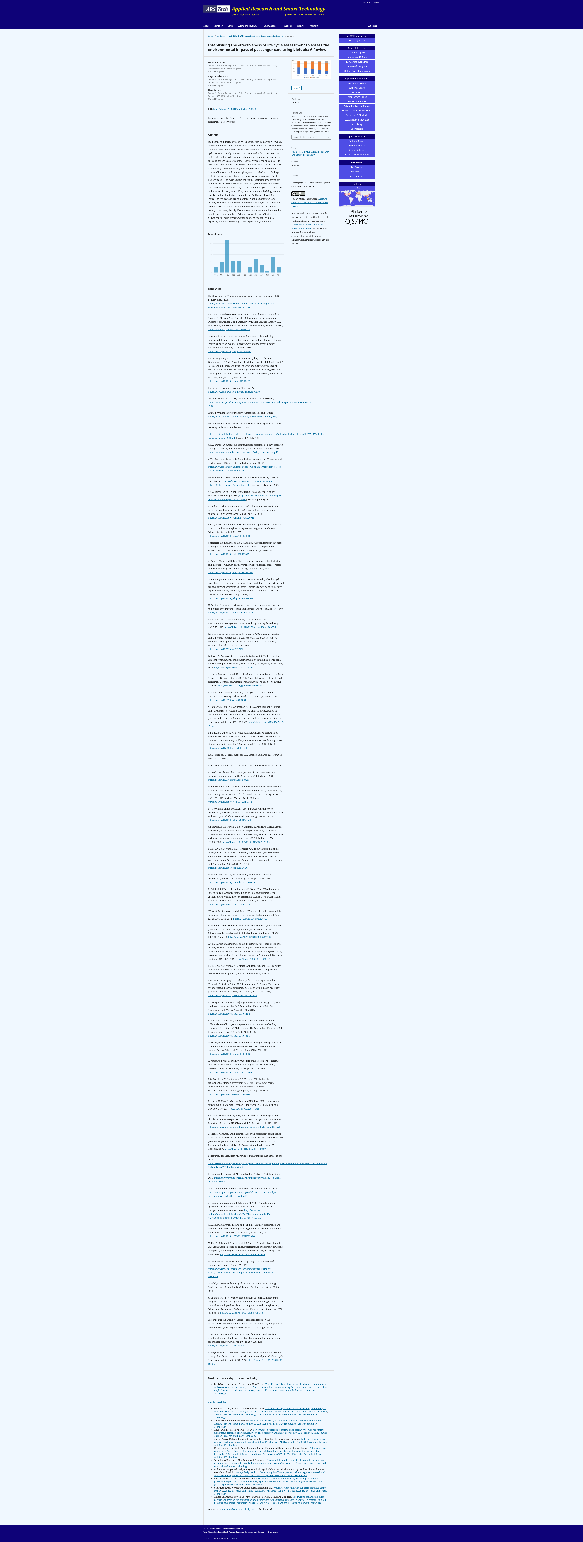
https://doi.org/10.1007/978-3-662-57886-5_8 (230, 801)
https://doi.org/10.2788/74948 (244, 1108)
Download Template (357, 66)
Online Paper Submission (357, 70)
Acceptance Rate (357, 145)
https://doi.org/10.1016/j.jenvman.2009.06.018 (241, 685)
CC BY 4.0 (233, 1538)
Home (206, 25)
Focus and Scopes (357, 83)
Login (230, 25)
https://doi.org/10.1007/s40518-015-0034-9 (229, 1094)
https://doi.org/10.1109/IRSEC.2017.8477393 (250, 937)
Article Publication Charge (357, 106)
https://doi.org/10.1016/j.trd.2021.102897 (245, 1148)
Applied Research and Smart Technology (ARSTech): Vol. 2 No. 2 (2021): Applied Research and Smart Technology (269, 1474)
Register (218, 25)
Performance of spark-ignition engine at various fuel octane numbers (285, 1420)
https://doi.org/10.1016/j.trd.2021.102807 (228, 554)
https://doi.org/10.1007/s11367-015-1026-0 (235, 667)
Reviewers (357, 92)
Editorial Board (357, 87)
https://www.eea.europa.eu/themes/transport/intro (234, 391)
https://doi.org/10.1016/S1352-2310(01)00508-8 (231, 1236)
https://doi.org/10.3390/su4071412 (253, 959)
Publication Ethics (357, 101)
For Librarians (356, 176)
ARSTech (206, 1538)
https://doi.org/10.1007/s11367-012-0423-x (229, 1013)
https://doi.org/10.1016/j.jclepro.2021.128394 (230, 598)
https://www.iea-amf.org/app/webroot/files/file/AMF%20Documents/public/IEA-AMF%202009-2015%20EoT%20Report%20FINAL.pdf (239, 1214)
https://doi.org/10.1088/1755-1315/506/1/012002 (246, 842)
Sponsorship (357, 128)
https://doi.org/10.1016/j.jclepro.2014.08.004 (230, 819)
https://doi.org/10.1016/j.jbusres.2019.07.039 (230, 612)
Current (287, 25)
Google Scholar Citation (357, 154)
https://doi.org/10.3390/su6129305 (250, 918)
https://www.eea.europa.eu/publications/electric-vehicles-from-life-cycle (244, 1126)
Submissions (270, 25)
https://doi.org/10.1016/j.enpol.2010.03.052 (229, 1054)
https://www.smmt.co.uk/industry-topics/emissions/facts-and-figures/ (242, 416)
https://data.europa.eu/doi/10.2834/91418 (229, 329)
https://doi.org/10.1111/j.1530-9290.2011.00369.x (232, 995)
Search (373, 25)
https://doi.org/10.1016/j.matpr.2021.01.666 (230, 1072)
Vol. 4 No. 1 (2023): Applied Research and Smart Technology (256, 35)
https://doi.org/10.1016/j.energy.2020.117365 (230, 572)
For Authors (356, 171)
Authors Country (357, 141)
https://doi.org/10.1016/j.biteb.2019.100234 (229, 381)
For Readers (356, 167)
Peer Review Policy (357, 96)
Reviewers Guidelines (357, 61)
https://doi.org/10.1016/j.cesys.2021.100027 (229, 351)
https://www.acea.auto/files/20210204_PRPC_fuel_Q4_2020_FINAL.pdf (243, 452)
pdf (297, 88)
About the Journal (247, 25)
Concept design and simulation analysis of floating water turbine (268, 1472)
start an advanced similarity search (240, 1509)
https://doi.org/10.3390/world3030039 (227, 700)
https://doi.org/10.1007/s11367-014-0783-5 (229, 1035)
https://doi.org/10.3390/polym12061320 (227, 747)
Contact (314, 25)
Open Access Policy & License (357, 110)
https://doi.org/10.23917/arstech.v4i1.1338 (234, 108)
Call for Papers (357, 52)
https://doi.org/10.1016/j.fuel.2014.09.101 (228, 1345)
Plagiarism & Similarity (357, 115)
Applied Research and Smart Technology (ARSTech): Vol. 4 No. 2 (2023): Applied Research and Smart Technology (270, 1501)
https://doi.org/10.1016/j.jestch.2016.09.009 (241, 1312)
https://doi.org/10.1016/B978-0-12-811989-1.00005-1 (250, 627)
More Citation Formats (304, 137)
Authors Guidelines (357, 57)
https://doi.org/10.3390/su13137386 (225, 649)
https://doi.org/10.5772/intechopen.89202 (229, 779)
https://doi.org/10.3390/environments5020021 (231, 517)
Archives (301, 25)
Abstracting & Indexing (357, 119)
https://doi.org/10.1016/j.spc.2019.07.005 (228, 867)
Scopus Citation (357, 150)
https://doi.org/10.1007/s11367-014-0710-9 (229, 904)
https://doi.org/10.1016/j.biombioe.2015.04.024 (231, 882)
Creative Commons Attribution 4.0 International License (310, 202)
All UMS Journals (357, 40)
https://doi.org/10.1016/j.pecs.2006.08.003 (229, 535)
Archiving (357, 124)
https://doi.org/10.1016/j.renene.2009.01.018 (242, 1254)
